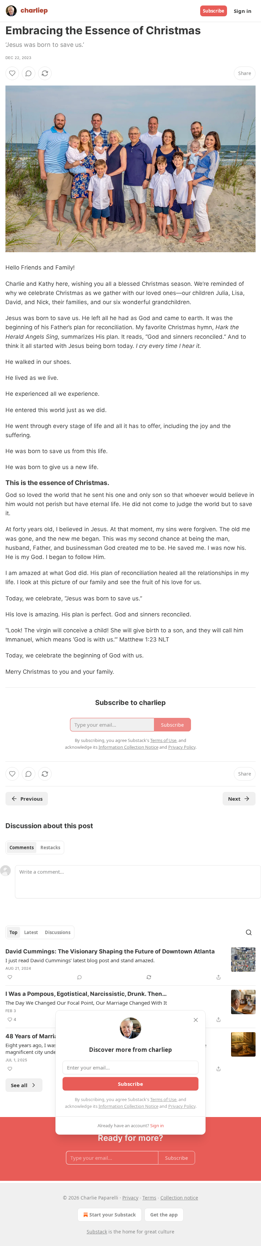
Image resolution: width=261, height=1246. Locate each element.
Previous (31, 798)
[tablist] (34, 847)
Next (234, 798)
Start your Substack (112, 1214)
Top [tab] (13, 932)
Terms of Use (163, 1099)
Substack (97, 1231)
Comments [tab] (22, 847)
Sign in (242, 10)
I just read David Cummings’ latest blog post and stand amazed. (80, 960)
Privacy (130, 1197)
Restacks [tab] (50, 847)
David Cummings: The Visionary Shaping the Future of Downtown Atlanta (110, 951)
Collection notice (179, 1197)
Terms (149, 1197)
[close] (195, 1020)
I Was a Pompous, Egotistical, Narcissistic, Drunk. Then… (86, 993)
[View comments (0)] (28, 73)
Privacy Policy (181, 1106)
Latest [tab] (31, 932)
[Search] (249, 932)
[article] (130, 964)
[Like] (12, 73)
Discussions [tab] (57, 932)
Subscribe (213, 11)
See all (19, 1085)
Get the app (164, 1214)
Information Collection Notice (128, 1106)
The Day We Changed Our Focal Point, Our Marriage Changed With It (86, 1002)
